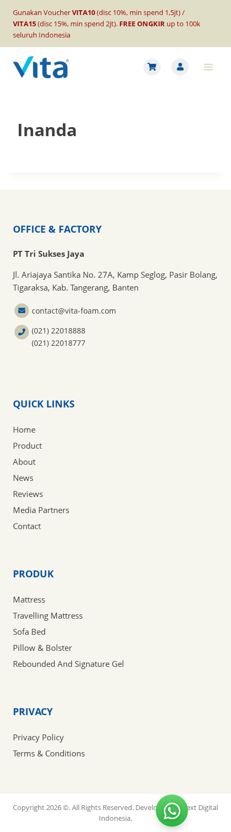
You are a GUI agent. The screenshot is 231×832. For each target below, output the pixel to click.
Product (27, 445)
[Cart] (152, 67)
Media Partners (41, 509)
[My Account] (180, 67)
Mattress (29, 599)
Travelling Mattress (48, 615)
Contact (27, 526)
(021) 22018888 (58, 330)
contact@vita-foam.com (74, 311)
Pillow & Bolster (42, 647)
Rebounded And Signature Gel (68, 663)
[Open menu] (208, 67)
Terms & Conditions (49, 753)
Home (24, 429)
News (23, 477)
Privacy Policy (38, 737)
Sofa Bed (29, 631)
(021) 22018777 (58, 343)
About (24, 461)
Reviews (28, 493)
